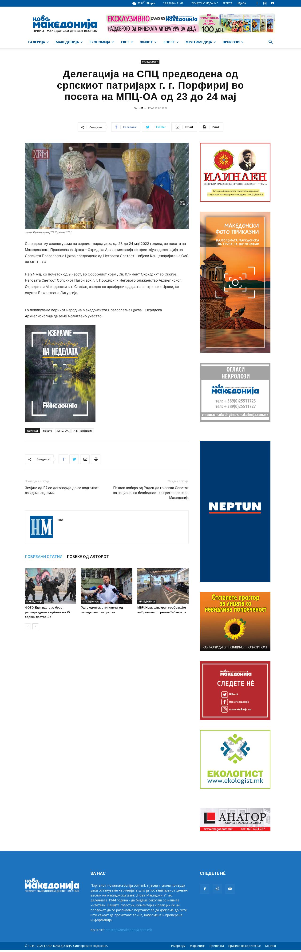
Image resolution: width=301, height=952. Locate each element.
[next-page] (35, 626)
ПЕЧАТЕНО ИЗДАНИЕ (204, 3)
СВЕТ (125, 42)
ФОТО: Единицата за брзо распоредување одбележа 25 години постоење (47, 612)
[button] (270, 42)
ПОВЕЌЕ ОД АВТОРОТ (88, 556)
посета (47, 430)
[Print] (95, 459)
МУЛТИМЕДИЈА (199, 42)
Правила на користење (244, 946)
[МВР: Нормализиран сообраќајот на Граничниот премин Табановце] (163, 586)
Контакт (270, 946)
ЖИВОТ (146, 42)
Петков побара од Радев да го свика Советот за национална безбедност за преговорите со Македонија (151, 493)
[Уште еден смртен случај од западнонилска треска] (106, 586)
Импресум (178, 946)
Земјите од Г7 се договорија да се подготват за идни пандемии (62, 490)
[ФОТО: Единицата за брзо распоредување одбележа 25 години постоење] (50, 586)
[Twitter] (74, 459)
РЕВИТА (227, 3)
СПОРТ (169, 42)
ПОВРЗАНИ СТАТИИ (43, 556)
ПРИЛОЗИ (231, 42)
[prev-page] (28, 626)
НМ (141, 108)
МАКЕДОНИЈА (67, 42)
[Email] (85, 459)
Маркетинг (197, 946)
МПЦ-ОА (62, 430)
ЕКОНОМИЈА (100, 42)
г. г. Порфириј (83, 430)
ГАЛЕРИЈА (36, 42)
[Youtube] (272, 3)
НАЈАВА (241, 3)
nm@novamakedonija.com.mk (129, 930)
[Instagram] (264, 3)
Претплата (217, 946)
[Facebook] (257, 3)
